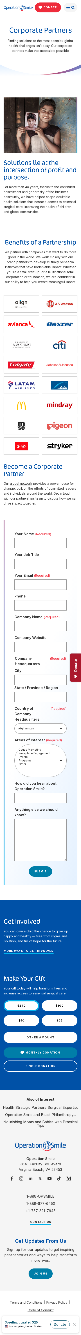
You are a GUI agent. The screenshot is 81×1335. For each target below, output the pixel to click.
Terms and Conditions (26, 1302)
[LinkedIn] (31, 1179)
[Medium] (69, 1179)
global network (21, 483)
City (17, 670)
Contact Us (40, 1222)
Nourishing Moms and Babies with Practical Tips (40, 1123)
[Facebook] (12, 1179)
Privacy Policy (56, 1302)
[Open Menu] (70, 7)
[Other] (40, 764)
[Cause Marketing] (40, 750)
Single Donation (40, 1066)
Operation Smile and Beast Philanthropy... (40, 1114)
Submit (40, 871)
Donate (50, 7)
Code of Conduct (41, 1310)
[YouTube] (49, 1179)
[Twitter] (40, 1179)
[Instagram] (21, 1179)
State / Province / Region (36, 687)
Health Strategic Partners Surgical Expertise (40, 1107)
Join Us (40, 1273)
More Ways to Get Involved (29, 950)
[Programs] (40, 760)
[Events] (40, 757)
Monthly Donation (42, 1052)
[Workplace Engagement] (40, 753)
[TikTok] (59, 1179)
